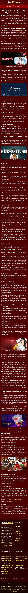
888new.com (4, 586)
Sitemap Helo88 (20, 565)
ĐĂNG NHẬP (17, 6)
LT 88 (18, 586)
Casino (18, 531)
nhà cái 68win (23, 586)
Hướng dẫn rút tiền (6, 558)
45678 (12, 591)
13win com (3, 589)
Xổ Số (17, 540)
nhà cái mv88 (10, 586)
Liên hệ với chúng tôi (7, 560)
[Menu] (2, 2)
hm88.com (10, 588)
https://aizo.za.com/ (12, 589)
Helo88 (18, 30)
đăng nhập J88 (4, 588)
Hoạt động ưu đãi (20, 526)
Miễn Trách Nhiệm (20, 563)
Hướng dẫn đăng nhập (7, 565)
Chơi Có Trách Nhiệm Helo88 (14, 499)
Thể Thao (18, 533)
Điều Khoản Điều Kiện (21, 556)
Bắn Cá (18, 538)
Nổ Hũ (17, 529)
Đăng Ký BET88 (17, 588)
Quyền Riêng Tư (20, 560)
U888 (18, 589)
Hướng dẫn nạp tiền (7, 556)
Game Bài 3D (19, 536)
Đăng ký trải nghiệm (7, 563)
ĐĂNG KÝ (9, 6)
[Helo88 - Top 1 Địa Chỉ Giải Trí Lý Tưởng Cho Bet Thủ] (14, 2)
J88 (15, 586)
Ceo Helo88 (5, 571)
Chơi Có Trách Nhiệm (21, 558)
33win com (24, 588)
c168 (25, 589)
